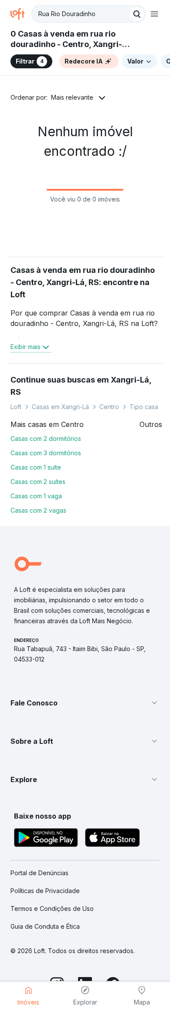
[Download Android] (46, 839)
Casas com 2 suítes (37, 481)
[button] (85, 702)
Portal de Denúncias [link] (39, 873)
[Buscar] (137, 14)
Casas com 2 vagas (38, 510)
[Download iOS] (112, 839)
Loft (15, 406)
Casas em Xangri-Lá (60, 406)
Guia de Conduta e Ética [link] (45, 926)
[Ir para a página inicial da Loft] (20, 14)
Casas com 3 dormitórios (45, 453)
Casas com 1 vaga (36, 496)
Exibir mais (25, 346)
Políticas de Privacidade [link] (45, 890)
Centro (109, 406)
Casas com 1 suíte (35, 467)
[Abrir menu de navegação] (154, 14)
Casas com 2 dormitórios (45, 438)
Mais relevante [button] (72, 97)
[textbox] (88, 14)
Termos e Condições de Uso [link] (52, 908)
